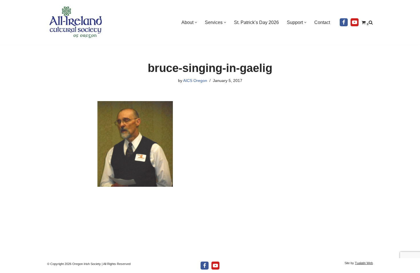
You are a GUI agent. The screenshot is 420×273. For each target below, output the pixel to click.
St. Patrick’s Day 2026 (256, 22)
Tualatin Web (364, 263)
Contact (322, 22)
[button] (196, 22)
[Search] (371, 22)
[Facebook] (344, 22)
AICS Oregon (195, 80)
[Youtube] (355, 22)
